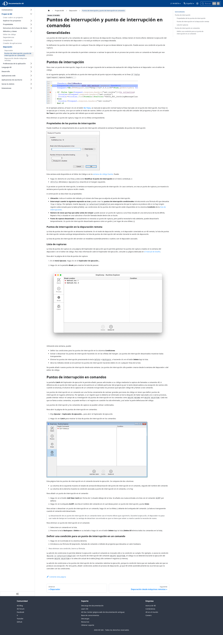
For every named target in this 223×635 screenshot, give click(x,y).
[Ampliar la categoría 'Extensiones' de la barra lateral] (31, 88)
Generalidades (180, 12)
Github (19, 622)
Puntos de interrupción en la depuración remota (193, 22)
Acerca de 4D (151, 605)
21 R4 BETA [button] (174, 3)
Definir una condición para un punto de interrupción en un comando (190, 32)
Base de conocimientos (90, 615)
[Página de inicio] (49, 10)
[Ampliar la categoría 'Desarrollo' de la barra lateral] (31, 71)
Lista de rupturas (182, 25)
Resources (85, 622)
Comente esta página (57, 577)
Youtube (20, 618)
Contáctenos (150, 609)
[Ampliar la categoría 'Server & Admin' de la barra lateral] (31, 84)
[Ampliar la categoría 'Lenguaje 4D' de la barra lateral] (31, 67)
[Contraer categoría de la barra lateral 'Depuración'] (31, 47)
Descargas (85, 618)
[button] (18, 20)
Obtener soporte (87, 625)
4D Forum (20, 609)
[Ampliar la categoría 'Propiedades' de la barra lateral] (31, 24)
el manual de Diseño (152, 252)
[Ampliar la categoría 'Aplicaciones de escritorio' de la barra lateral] (31, 80)
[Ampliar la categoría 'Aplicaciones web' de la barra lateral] (31, 75)
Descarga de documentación (92, 605)
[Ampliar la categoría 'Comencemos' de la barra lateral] (31, 10)
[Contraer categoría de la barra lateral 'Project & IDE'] (31, 14)
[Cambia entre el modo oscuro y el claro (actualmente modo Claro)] (197, 3)
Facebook (20, 612)
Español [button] (189, 3)
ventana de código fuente (103, 174)
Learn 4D (84, 609)
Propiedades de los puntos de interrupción (191, 18)
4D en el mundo (152, 612)
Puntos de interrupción (182, 15)
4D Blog (20, 605)
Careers (149, 615)
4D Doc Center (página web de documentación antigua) (102, 612)
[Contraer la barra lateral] (17, 593)
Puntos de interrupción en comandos (187, 28)
